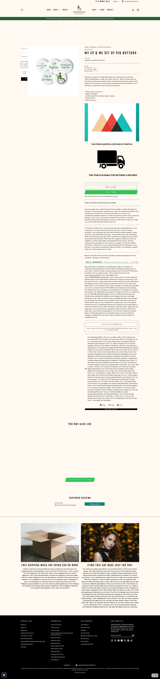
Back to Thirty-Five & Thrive (81, 479)
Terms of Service (56, 624)
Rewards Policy (55, 651)
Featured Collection (87, 644)
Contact (110, 10)
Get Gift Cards (85, 633)
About (56, 10)
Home (49, 10)
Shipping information (112, 324)
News (102, 10)
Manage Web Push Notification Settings (33, 641)
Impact (65, 10)
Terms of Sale (55, 630)
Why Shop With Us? (27, 638)
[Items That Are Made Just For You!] (110, 542)
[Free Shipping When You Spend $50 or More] (50, 542)
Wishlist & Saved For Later (89, 636)
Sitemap (23, 647)
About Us (23, 627)
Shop (94, 10)
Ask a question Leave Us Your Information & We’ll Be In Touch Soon (112, 329)
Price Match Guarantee (58, 657)
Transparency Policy (57, 654)
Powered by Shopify (80, 672)
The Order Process (26, 636)
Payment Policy (55, 637)
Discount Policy (55, 640)
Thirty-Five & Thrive (104, 47)
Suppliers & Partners (27, 633)
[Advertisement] (51, 30)
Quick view (35, 456)
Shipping (87, 60)
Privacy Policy (55, 627)
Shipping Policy (56, 643)
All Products (85, 624)
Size (86, 66)
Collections (93, 47)
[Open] (4, 675)
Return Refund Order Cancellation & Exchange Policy (62, 634)
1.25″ (88, 69)
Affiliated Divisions (27, 644)
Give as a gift (111, 409)
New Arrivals (85, 638)
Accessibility (55, 659)
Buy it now (111, 192)
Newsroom (24, 630)
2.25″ (95, 69)
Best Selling (84, 641)
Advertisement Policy (57, 646)
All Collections (85, 627)
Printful (89, 49)
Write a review (94, 504)
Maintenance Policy (57, 648)
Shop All (23, 624)
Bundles (83, 630)
